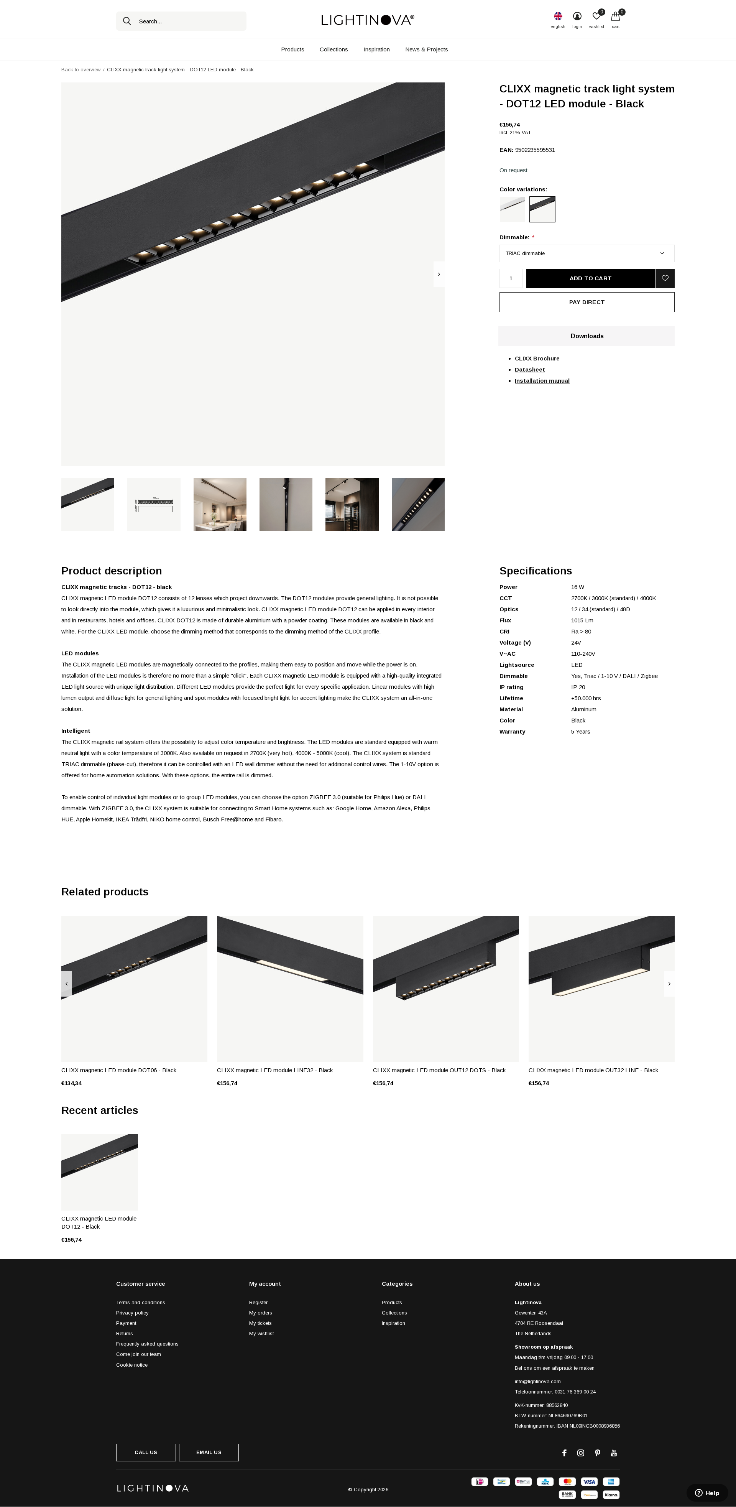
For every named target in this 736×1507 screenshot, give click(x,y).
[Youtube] (614, 1452)
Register (258, 1302)
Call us (146, 1452)
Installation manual (542, 380)
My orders (260, 1313)
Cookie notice (132, 1365)
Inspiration (376, 49)
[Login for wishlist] (665, 278)
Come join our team (138, 1354)
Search (127, 21)
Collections (334, 49)
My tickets (260, 1323)
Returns (124, 1333)
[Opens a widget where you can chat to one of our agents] (707, 1493)
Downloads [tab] (587, 336)
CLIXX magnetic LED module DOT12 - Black (98, 1222)
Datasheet (530, 369)
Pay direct (587, 302)
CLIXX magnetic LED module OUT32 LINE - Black (593, 1070)
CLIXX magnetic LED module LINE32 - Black (275, 1070)
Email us (208, 1452)
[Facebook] (564, 1452)
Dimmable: (516, 237)
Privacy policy (132, 1313)
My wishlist (261, 1333)
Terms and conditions (140, 1302)
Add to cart (591, 278)
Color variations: (523, 189)
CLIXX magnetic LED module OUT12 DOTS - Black (439, 1070)
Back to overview (80, 69)
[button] (87, 504)
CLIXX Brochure (537, 358)
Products (292, 49)
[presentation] (439, 274)
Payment (126, 1323)
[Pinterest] (597, 1452)
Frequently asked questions (147, 1344)
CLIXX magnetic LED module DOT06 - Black (118, 1070)
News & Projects (426, 49)
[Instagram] (580, 1452)
